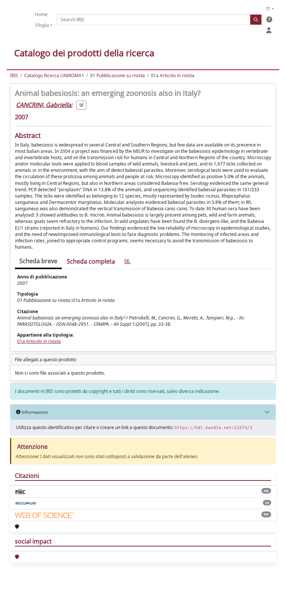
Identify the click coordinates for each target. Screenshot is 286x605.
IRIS (14, 75)
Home (41, 14)
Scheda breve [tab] (38, 261)
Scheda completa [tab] (91, 261)
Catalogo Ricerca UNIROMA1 (54, 75)
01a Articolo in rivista (172, 75)
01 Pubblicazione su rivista (117, 75)
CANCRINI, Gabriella (43, 105)
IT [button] (268, 9)
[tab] (128, 261)
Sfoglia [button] (42, 25)
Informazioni (34, 412)
